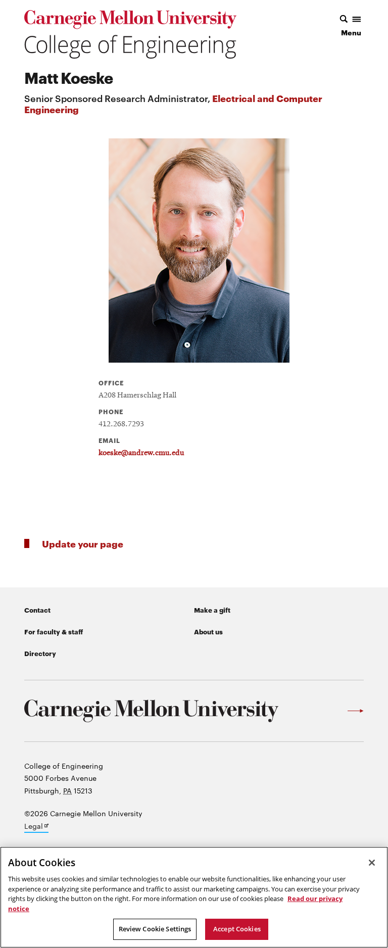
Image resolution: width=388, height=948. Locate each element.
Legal (36, 827)
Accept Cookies (237, 928)
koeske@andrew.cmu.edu (141, 453)
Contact (37, 609)
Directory (40, 653)
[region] (194, 897)
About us (208, 631)
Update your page (82, 543)
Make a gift (212, 609)
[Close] (372, 863)
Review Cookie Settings (155, 928)
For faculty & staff (53, 631)
